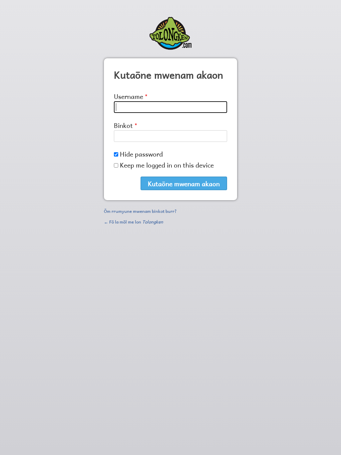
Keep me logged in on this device (167, 164)
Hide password (141, 153)
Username (128, 96)
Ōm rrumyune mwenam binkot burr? (140, 210)
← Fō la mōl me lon (133, 221)
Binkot (123, 125)
